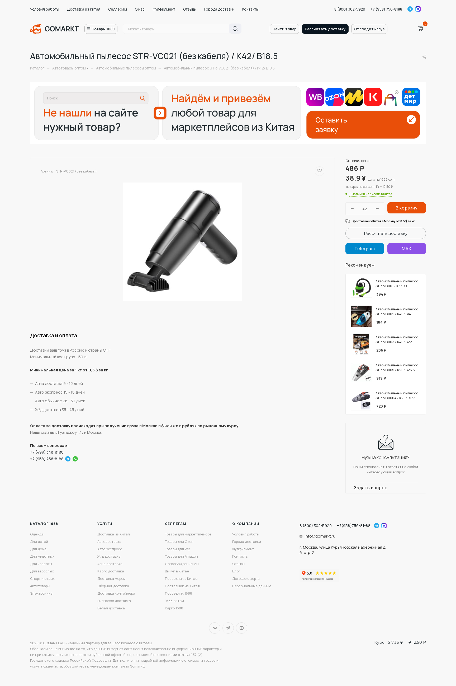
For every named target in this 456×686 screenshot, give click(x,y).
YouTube (241, 628)
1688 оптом (174, 600)
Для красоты (41, 563)
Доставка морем (111, 578)
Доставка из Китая (83, 9)
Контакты (250, 9)
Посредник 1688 (178, 593)
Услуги (104, 523)
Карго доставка (110, 571)
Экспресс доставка (114, 600)
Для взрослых (42, 571)
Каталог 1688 (44, 523)
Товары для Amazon (181, 556)
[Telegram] (67, 458)
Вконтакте (214, 628)
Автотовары (40, 586)
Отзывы (189, 9)
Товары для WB (177, 549)
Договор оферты (246, 578)
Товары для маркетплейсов (188, 534)
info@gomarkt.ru (320, 536)
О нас (140, 9)
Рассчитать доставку (325, 28)
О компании (245, 523)
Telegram (410, 9)
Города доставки (219, 9)
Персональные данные (251, 586)
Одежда (37, 534)
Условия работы (44, 9)
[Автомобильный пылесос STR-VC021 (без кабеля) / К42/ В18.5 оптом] (182, 242)
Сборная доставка (113, 586)
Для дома (38, 549)
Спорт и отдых (42, 578)
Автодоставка (109, 541)
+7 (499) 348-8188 (47, 452)
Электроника (41, 593)
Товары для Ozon (179, 541)
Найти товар (284, 28)
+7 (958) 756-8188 (386, 9)
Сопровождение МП (182, 563)
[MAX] (407, 248)
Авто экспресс (109, 549)
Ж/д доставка (109, 556)
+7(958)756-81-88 (353, 525)
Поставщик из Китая (182, 586)
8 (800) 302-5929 (349, 9)
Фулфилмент (164, 9)
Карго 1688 (174, 608)
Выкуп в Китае (177, 571)
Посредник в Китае (181, 578)
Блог (236, 571)
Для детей (39, 541)
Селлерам (117, 9)
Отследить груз (369, 28)
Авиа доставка (109, 563)
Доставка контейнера (116, 593)
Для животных (42, 556)
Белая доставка (111, 608)
